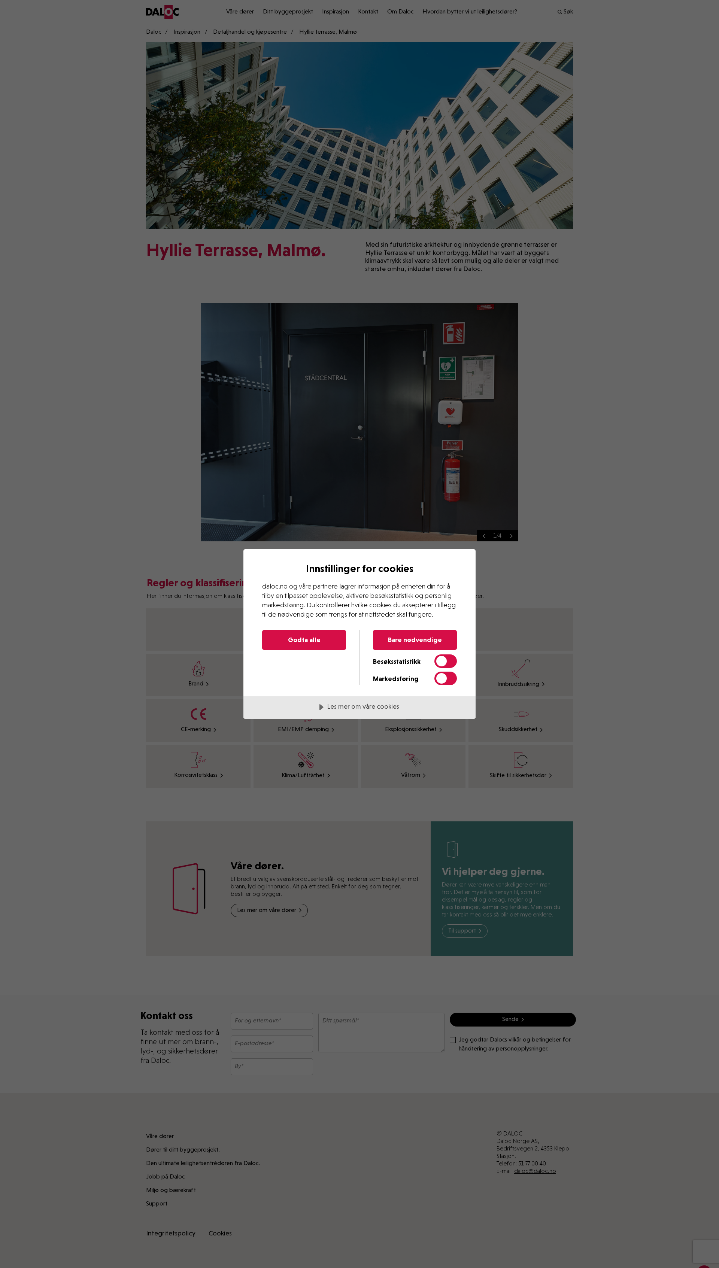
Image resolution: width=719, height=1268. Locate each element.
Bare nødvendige (415, 640)
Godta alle (304, 640)
